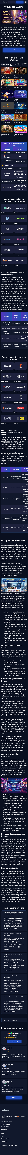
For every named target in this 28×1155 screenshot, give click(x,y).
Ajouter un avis (14, 1041)
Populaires (4, 64)
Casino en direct (11, 64)
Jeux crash (17, 64)
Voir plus (14, 1097)
